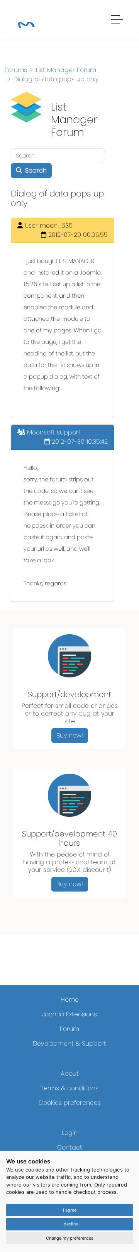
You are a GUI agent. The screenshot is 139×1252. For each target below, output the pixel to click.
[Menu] (117, 20)
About (70, 1073)
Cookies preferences (70, 1102)
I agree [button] (69, 1210)
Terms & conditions (69, 1088)
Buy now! (69, 735)
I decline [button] (69, 1224)
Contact (69, 1147)
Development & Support (69, 1043)
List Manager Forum (66, 69)
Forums (16, 69)
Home (70, 999)
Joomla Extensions (69, 1014)
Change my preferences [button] (69, 1238)
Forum (69, 1028)
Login (70, 1132)
